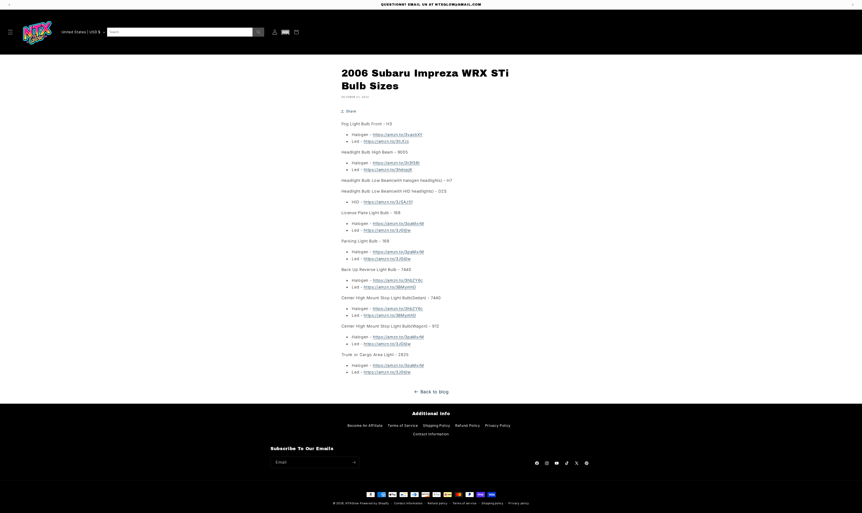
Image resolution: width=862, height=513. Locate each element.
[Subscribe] (353, 462)
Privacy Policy (498, 425)
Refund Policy (467, 425)
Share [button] (351, 111)
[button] (10, 32)
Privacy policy (518, 503)
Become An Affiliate (365, 425)
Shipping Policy (436, 425)
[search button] (258, 32)
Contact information (408, 503)
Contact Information (431, 434)
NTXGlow (352, 503)
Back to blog (434, 391)
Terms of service (465, 503)
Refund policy (437, 503)
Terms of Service (403, 425)
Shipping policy (493, 503)
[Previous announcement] (9, 4)
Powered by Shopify (374, 503)
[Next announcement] (853, 4)
